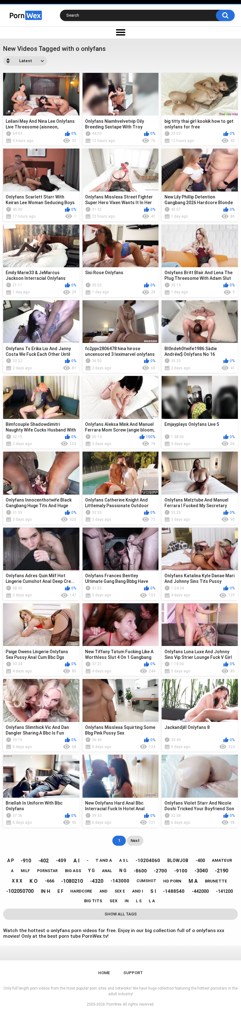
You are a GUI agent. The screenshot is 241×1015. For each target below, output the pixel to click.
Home (104, 972)
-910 (26, 861)
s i (153, 891)
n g (122, 870)
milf (25, 871)
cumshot (146, 881)
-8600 (140, 871)
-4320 (96, 881)
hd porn (172, 881)
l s (139, 901)
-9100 (180, 871)
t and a (103, 860)
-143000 (119, 881)
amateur (222, 860)
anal (107, 871)
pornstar (47, 871)
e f (60, 891)
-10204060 (148, 860)
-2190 (221, 871)
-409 (61, 860)
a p (10, 860)
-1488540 (174, 891)
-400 (200, 860)
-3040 (201, 871)
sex (113, 900)
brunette (216, 881)
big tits (93, 900)
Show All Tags (120, 914)
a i (76, 861)
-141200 (224, 891)
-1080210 (72, 881)
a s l (123, 860)
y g (91, 870)
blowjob (177, 860)
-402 (43, 861)
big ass (73, 870)
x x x (17, 880)
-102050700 (20, 891)
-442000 (200, 891)
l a (152, 900)
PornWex (113, 1004)
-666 (49, 880)
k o (33, 881)
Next (135, 840)
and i (137, 891)
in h (45, 891)
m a (193, 881)
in (127, 901)
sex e (120, 891)
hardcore (81, 891)
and (103, 891)
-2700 (160, 871)
